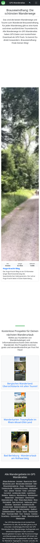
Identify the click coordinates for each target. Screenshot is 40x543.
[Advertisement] (20, 66)
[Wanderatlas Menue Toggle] (36, 3)
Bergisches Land (9, 484)
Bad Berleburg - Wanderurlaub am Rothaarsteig (20, 457)
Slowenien (32, 507)
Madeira (5, 495)
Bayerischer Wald (30, 481)
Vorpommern (16, 516)
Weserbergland (33, 516)
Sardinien (8, 504)
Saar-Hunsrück (17, 502)
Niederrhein (9, 497)
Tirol (21, 514)
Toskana (27, 514)
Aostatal (19, 481)
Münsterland (32, 495)
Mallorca (12, 495)
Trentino (34, 514)
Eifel (35, 484)
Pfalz (16, 500)
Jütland (11, 491)
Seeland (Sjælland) (20, 507)
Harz (6, 491)
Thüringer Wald (12, 514)
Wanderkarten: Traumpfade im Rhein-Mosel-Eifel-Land (20, 421)
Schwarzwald (8, 507)
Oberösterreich (7, 500)
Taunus (18, 511)
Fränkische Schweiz (21, 488)
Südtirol (34, 509)
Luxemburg (31, 493)
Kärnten (18, 491)
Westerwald (20, 518)
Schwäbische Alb (28, 504)
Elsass (22, 486)
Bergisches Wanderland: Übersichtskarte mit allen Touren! (20, 385)
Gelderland (33, 488)
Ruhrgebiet (7, 502)
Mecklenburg (22, 495)
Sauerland (17, 504)
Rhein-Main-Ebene (25, 500)
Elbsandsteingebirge (10, 486)
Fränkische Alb (7, 488)
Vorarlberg (5, 516)
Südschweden (24, 509)
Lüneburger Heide (19, 493)
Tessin (25, 511)
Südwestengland (8, 511)
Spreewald (14, 509)
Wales (24, 516)
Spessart (6, 509)
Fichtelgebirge (30, 486)
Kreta (25, 491)
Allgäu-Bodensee (9, 481)
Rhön (36, 500)
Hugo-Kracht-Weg (11, 268)
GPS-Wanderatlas (17, 2)
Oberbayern (19, 497)
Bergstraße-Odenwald (24, 484)
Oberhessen (29, 497)
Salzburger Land (30, 502)
